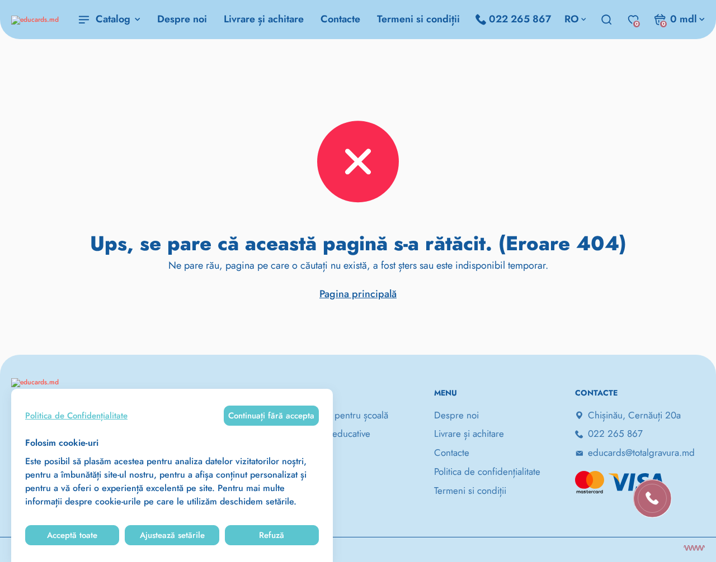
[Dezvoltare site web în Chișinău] (694, 548)
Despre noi (182, 19)
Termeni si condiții (418, 19)
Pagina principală (358, 294)
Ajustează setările (172, 535)
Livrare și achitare (264, 19)
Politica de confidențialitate (487, 471)
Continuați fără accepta (271, 415)
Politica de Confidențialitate (76, 415)
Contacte (340, 19)
